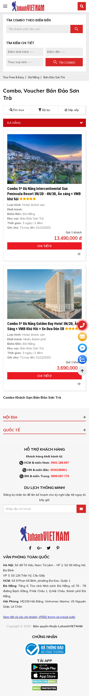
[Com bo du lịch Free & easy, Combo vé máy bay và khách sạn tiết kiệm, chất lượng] (27, 6)
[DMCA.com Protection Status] (44, 681)
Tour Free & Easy (13, 77)
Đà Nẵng (33, 77)
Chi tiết (43, 246)
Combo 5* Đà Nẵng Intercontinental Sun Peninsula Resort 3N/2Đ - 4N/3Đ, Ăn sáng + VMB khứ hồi (44, 193)
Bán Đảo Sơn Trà (54, 77)
